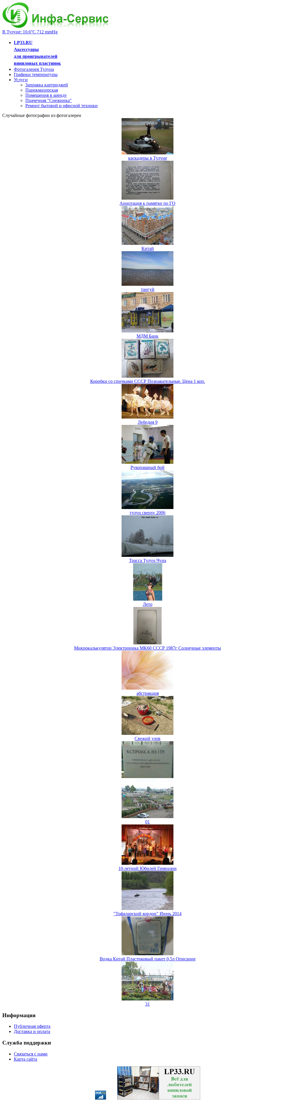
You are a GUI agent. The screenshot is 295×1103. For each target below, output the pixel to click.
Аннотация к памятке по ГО (147, 203)
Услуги (21, 79)
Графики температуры (36, 74)
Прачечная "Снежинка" (48, 100)
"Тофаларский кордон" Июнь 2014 (147, 913)
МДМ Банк (147, 336)
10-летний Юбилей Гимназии (147, 868)
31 (147, 1004)
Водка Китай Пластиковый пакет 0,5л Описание (148, 958)
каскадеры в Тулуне (147, 158)
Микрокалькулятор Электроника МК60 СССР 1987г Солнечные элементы (147, 648)
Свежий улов (147, 738)
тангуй (147, 289)
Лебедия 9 (148, 422)
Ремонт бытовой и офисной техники (61, 105)
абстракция (148, 693)
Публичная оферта (32, 1026)
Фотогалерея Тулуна (34, 69)
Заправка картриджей (46, 84)
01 (147, 821)
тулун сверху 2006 (147, 512)
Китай (147, 248)
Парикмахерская (41, 90)
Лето (147, 604)
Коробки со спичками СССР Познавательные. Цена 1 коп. (147, 381)
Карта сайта (25, 1059)
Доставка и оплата (32, 1031)
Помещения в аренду (46, 95)
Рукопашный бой (147, 467)
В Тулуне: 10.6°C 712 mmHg (30, 31)
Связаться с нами (31, 1053)
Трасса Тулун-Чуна (147, 560)
